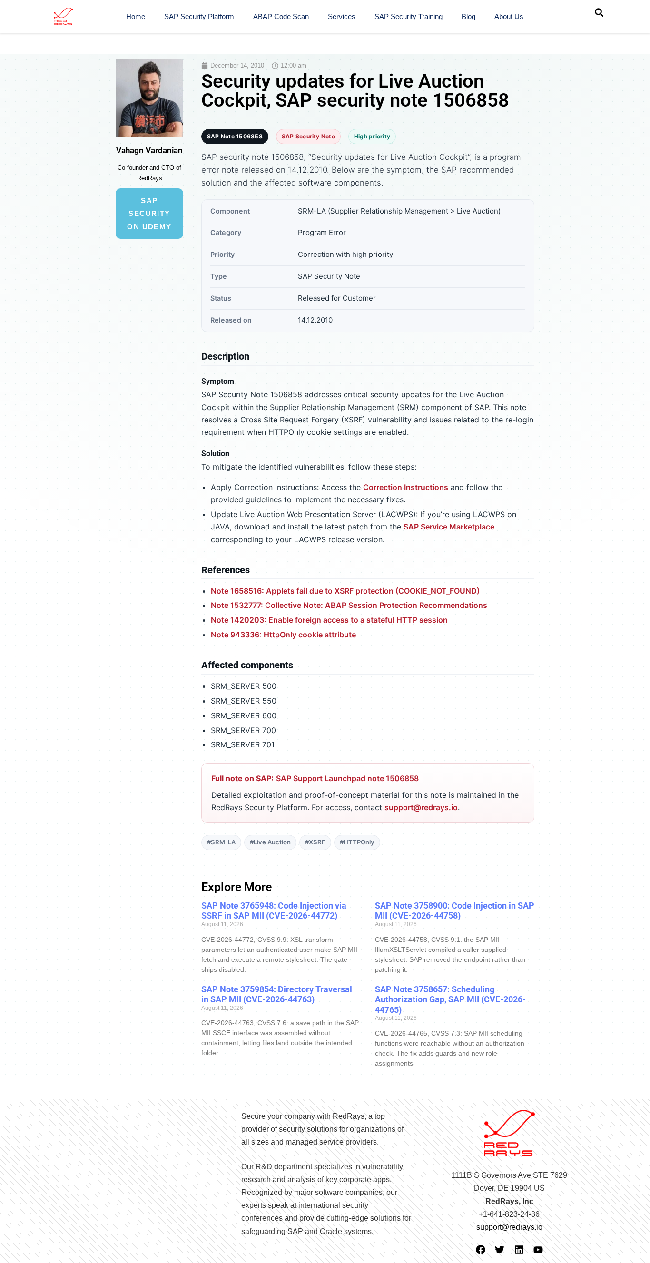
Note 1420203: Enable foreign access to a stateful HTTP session (329, 620)
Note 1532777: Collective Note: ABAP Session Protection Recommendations (349, 605)
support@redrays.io (421, 807)
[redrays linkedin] (519, 1249)
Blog (468, 16)
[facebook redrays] (480, 1249)
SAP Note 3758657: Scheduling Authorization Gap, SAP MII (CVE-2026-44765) (450, 999)
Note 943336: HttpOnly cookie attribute (283, 634)
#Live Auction (270, 842)
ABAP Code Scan (281, 16)
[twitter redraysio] (499, 1249)
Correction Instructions (405, 487)
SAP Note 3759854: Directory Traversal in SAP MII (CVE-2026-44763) (276, 994)
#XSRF (315, 842)
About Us (508, 16)
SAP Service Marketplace (449, 526)
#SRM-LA (221, 842)
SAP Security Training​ (408, 16)
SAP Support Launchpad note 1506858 (347, 778)
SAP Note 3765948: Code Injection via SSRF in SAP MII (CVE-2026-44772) (273, 911)
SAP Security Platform (199, 16)
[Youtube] (538, 1249)
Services (341, 16)
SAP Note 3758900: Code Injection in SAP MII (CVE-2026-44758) (454, 911)
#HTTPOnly (357, 842)
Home (135, 16)
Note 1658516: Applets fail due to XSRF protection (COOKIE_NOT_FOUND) (345, 591)
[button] (599, 12)
